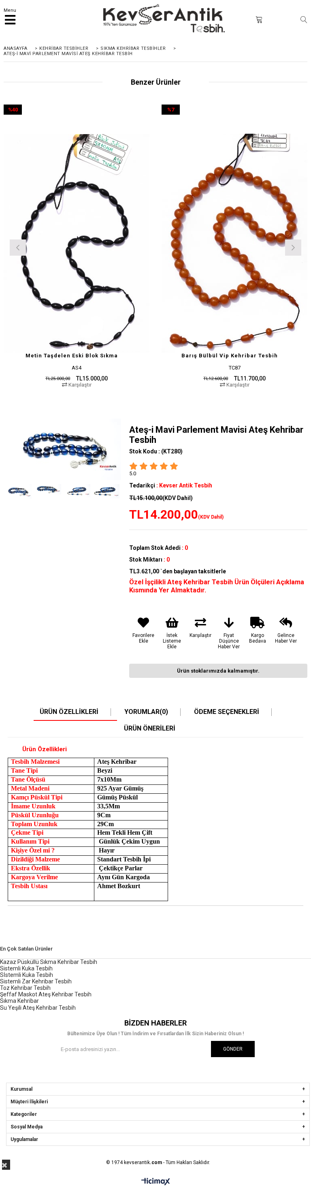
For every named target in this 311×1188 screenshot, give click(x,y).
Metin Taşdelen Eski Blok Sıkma (72, 356)
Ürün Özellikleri (69, 712)
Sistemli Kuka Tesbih (26, 968)
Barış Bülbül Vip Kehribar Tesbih (229, 356)
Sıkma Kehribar (19, 1001)
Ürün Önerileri (149, 728)
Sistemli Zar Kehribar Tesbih (36, 981)
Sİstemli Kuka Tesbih (26, 975)
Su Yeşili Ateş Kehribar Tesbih (38, 1007)
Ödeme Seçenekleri (226, 712)
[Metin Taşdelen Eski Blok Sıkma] (76, 243)
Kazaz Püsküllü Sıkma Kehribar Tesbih (48, 962)
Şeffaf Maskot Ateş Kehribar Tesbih (46, 994)
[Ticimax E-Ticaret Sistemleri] (155, 1182)
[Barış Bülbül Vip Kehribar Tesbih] (234, 243)
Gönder (233, 1049)
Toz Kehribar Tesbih (25, 988)
